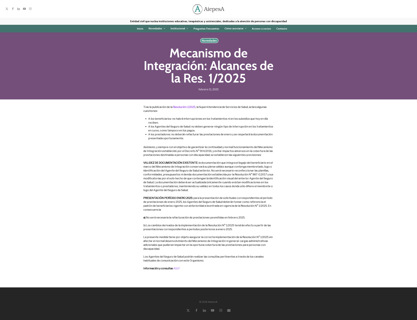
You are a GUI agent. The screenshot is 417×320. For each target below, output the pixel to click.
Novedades (209, 40)
